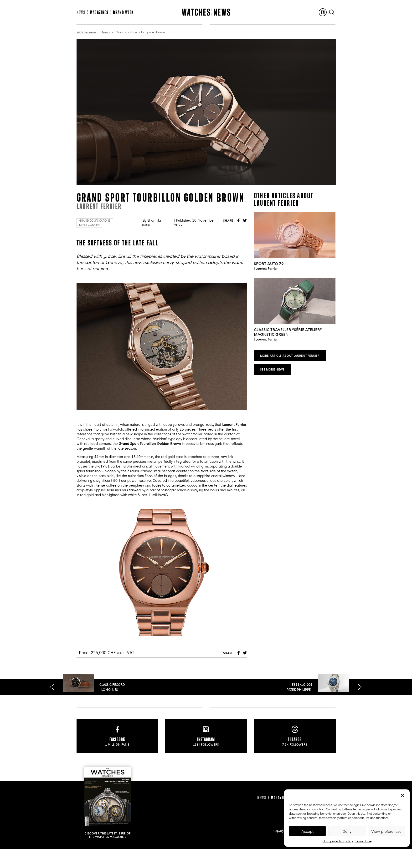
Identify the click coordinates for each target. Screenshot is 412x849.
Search (331, 12)
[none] (322, 12)
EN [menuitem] (323, 12)
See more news (272, 369)
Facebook (239, 220)
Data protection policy (338, 841)
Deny (346, 831)
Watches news (86, 32)
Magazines (99, 12)
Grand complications (94, 220)
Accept (307, 831)
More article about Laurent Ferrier (290, 355)
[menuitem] (322, 12)
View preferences (386, 831)
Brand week (123, 12)
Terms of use (363, 841)
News (81, 12)
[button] (402, 795)
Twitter (245, 220)
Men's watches (89, 225)
